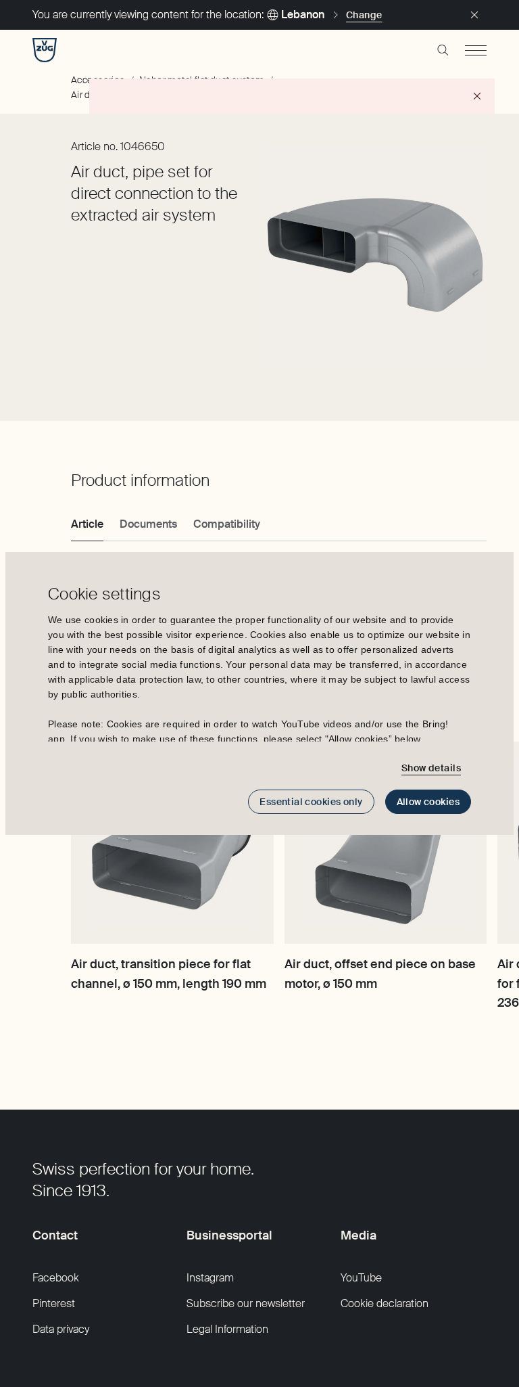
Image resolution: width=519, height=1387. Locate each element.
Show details (431, 768)
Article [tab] (87, 524)
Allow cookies (428, 802)
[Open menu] (476, 50)
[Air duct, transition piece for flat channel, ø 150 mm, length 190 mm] (172, 843)
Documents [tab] (148, 524)
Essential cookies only (311, 802)
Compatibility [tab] (226, 524)
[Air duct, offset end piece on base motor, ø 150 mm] (386, 843)
